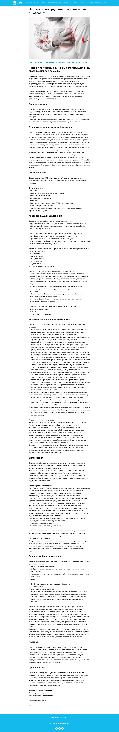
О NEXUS (75, 2)
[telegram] (62, 728)
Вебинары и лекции (32, 2)
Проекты (66, 2)
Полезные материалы (54, 2)
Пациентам (84, 2)
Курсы (43, 2)
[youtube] (59, 728)
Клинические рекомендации (98, 2)
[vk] (56, 728)
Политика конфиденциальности (59, 723)
